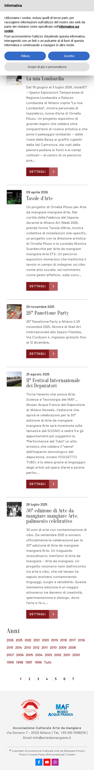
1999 (10, 662)
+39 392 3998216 (73, 733)
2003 (48, 655)
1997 (28, 662)
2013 (27, 647)
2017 (72, 640)
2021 (36, 640)
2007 (10, 655)
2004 (39, 655)
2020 (45, 640)
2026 (10, 640)
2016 (81, 640)
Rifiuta (25, 56)
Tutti (47, 662)
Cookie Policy (37, 754)
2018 (63, 640)
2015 (10, 647)
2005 (29, 655)
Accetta (69, 56)
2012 (36, 647)
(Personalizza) (55, 754)
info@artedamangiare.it (52, 738)
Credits (70, 754)
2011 (45, 647)
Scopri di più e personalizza (47, 67)
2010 (53, 647)
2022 (28, 640)
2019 (54, 640)
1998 (19, 662)
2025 (19, 640)
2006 (20, 655)
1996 (38, 662)
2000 (76, 655)
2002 (57, 655)
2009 (62, 647)
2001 (66, 655)
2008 (72, 647)
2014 (18, 647)
